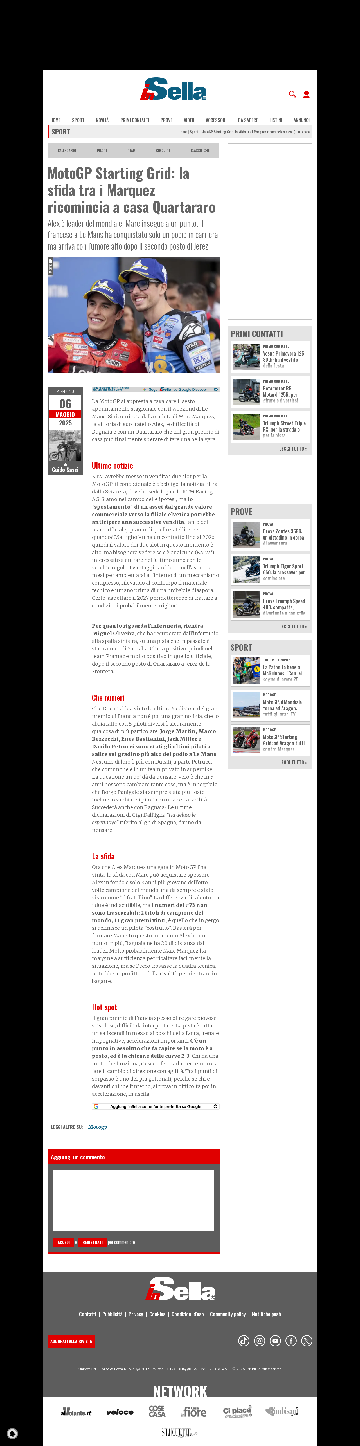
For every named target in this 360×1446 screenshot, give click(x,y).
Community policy (228, 1314)
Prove (166, 120)
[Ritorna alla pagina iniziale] (180, 1298)
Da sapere (248, 120)
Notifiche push (266, 1314)
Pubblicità (112, 1314)
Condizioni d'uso (188, 1314)
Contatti (87, 1314)
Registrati (92, 1242)
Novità (102, 120)
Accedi (64, 1242)
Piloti (102, 150)
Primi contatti (134, 120)
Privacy (136, 1314)
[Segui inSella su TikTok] (243, 1341)
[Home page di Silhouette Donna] (180, 1434)
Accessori (216, 120)
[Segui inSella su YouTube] (275, 1341)
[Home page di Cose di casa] (156, 1412)
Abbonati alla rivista (71, 1341)
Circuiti (163, 150)
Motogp (97, 1127)
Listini (275, 120)
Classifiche (200, 150)
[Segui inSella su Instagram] (259, 1341)
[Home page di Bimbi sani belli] (282, 1412)
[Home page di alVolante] (76, 1413)
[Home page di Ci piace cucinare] (237, 1412)
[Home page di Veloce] (120, 1412)
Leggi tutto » (293, 448)
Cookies (157, 1314)
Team (132, 150)
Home (55, 120)
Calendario (67, 150)
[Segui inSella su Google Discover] (156, 389)
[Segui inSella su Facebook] (291, 1341)
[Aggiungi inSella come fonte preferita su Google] (156, 1106)
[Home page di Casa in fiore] (194, 1412)
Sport (78, 120)
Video (189, 120)
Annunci (302, 120)
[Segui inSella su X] (306, 1341)
